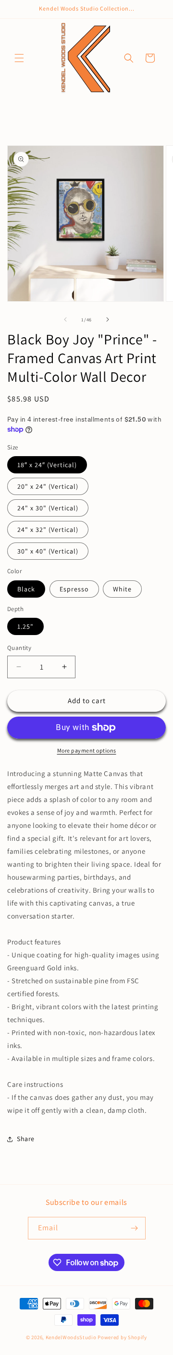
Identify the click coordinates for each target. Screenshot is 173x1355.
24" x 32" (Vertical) (47, 529)
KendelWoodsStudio (71, 1337)
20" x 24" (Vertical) (47, 486)
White (122, 589)
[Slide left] (65, 319)
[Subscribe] (134, 1228)
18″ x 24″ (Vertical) (47, 464)
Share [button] (26, 1138)
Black (26, 589)
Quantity (19, 648)
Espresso (74, 589)
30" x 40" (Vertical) (47, 551)
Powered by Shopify (122, 1337)
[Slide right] (107, 319)
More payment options (86, 750)
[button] (19, 58)
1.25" (25, 626)
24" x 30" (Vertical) (47, 508)
